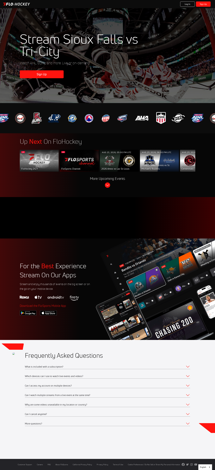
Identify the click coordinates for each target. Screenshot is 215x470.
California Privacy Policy (82, 464)
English (203, 467)
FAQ (49, 464)
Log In (187, 4)
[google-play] (28, 320)
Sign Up (203, 4)
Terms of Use (118, 464)
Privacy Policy (102, 464)
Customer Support (25, 464)
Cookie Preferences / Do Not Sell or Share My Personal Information (154, 464)
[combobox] (205, 467)
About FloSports (61, 464)
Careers (40, 464)
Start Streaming (39, 163)
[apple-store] (48, 320)
